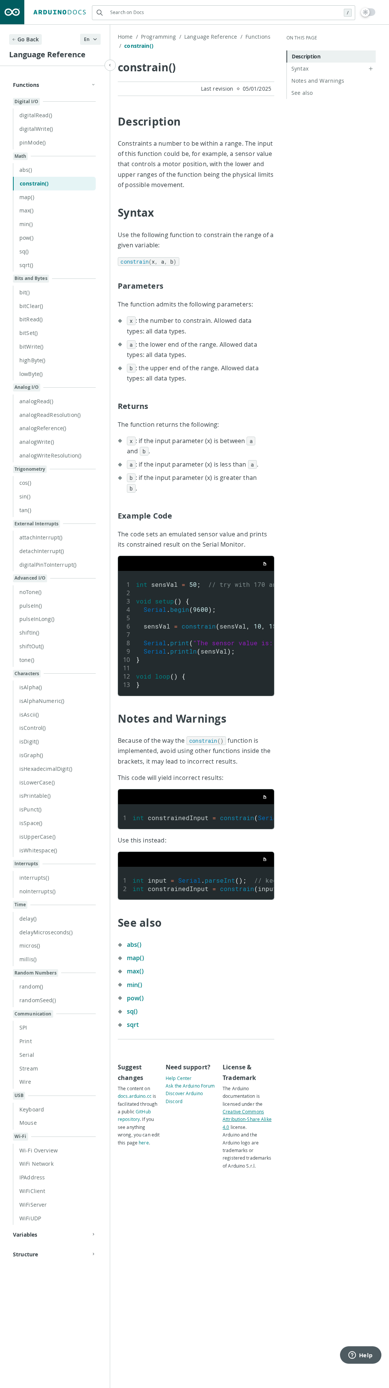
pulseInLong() (36, 618)
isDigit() (29, 741)
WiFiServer (33, 1204)
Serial (26, 1054)
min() (26, 224)
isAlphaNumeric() (41, 700)
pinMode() (32, 142)
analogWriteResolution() (50, 455)
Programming (161, 36)
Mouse (28, 1122)
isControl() (32, 727)
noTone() (30, 592)
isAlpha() (30, 687)
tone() (26, 659)
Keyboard (31, 1109)
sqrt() (26, 265)
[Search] (99, 13)
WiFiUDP (30, 1218)
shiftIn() (29, 632)
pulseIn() (30, 605)
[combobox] (223, 12)
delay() (27, 918)
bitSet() (28, 332)
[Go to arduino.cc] (12, 12)
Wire (25, 1081)
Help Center (178, 1078)
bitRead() (31, 319)
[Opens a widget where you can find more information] (360, 1355)
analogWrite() (36, 441)
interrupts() (34, 877)
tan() (25, 510)
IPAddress (32, 1177)
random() (31, 986)
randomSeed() (37, 1000)
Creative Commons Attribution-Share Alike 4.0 (247, 1119)
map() (26, 197)
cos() (25, 482)
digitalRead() (35, 115)
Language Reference (213, 36)
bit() (24, 292)
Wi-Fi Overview (38, 1150)
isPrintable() (35, 795)
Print (25, 1041)
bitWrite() (31, 346)
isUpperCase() (37, 836)
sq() (24, 251)
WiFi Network (36, 1163)
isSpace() (30, 823)
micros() (29, 945)
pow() (26, 237)
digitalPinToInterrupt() (47, 564)
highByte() (32, 360)
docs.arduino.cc (135, 1096)
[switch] (368, 12)
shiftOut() (31, 646)
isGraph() (31, 755)
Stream (28, 1068)
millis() (27, 959)
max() (26, 210)
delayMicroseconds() (46, 932)
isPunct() (30, 809)
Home (128, 36)
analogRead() (36, 401)
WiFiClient (32, 1191)
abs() (25, 169)
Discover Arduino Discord (184, 1097)
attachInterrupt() (40, 537)
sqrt (133, 1024)
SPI (23, 1027)
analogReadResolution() (50, 414)
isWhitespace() (38, 850)
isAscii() (29, 714)
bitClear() (31, 306)
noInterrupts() (37, 891)
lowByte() (31, 373)
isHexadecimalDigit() (45, 768)
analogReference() (42, 428)
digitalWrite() (36, 128)
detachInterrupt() (41, 551)
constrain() (34, 183)
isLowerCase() (37, 782)
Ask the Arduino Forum (190, 1086)
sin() (24, 496)
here (144, 1143)
